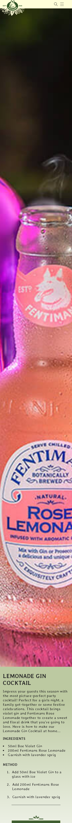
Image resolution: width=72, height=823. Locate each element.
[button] (62, 4)
